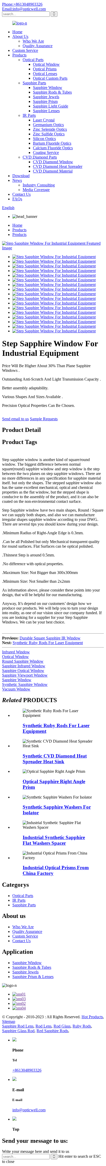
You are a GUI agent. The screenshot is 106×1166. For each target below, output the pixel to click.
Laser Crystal (44, 120)
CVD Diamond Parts (40, 157)
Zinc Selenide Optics (50, 129)
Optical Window (46, 64)
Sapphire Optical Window (23, 670)
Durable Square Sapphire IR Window (50, 638)
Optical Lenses (45, 73)
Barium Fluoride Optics (52, 143)
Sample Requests (44, 419)
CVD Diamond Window (53, 162)
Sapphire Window (47, 87)
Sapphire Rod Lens (17, 1026)
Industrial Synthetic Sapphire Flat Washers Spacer (54, 840)
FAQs (17, 199)
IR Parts (29, 115)
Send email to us (15, 419)
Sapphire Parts (34, 83)
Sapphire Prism (45, 101)
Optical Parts (33, 60)
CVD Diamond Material (53, 171)
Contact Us (21, 194)
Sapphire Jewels (46, 97)
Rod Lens (43, 1026)
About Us (20, 36)
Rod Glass (62, 1026)
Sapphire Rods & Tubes (52, 92)
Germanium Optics (48, 124)
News (17, 180)
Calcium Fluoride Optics (53, 148)
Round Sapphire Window (22, 661)
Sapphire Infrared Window (23, 666)
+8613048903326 (26, 1070)
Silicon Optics (44, 138)
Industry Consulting (39, 185)
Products (19, 55)
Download (21, 176)
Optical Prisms (45, 69)
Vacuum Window (16, 689)
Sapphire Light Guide (50, 106)
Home (17, 32)
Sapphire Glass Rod (18, 1031)
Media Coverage (36, 189)
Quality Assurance (37, 46)
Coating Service (46, 152)
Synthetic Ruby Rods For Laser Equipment (48, 643)
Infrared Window (16, 652)
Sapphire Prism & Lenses (33, 976)
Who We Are (33, 41)
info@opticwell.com (29, 1110)
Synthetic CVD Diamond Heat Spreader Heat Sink (55, 758)
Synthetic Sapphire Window (25, 684)
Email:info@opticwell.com (24, 9)
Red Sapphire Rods (52, 1031)
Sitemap (8, 1021)
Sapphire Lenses (46, 111)
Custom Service (25, 50)
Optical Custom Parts (50, 78)
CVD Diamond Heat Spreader (57, 166)
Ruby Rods (82, 1026)
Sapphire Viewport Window (25, 675)
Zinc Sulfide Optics (49, 134)
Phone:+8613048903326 (22, 4)
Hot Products (92, 1017)
